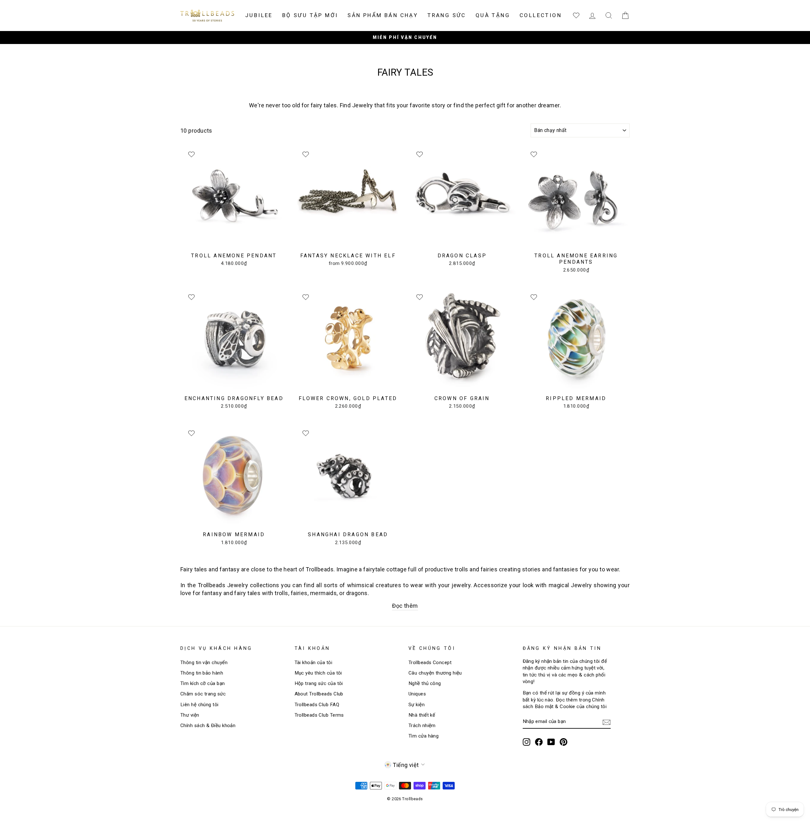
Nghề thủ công (424, 683)
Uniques (417, 694)
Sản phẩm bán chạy (382, 15)
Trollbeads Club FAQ (317, 704)
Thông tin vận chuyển (203, 662)
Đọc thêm (405, 605)
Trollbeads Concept (430, 662)
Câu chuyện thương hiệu (435, 673)
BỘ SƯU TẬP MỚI (310, 15)
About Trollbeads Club (319, 694)
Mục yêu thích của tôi (318, 673)
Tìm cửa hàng (423, 736)
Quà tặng (493, 15)
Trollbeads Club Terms (319, 715)
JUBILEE (259, 15)
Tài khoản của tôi (314, 662)
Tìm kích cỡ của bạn (202, 683)
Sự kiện (416, 704)
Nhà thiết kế (421, 715)
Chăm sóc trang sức (203, 694)
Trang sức (446, 15)
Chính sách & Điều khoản (207, 725)
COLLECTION (541, 15)
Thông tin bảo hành (201, 673)
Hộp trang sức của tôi (319, 683)
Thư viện (189, 715)
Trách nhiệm (422, 725)
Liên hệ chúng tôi (199, 704)
